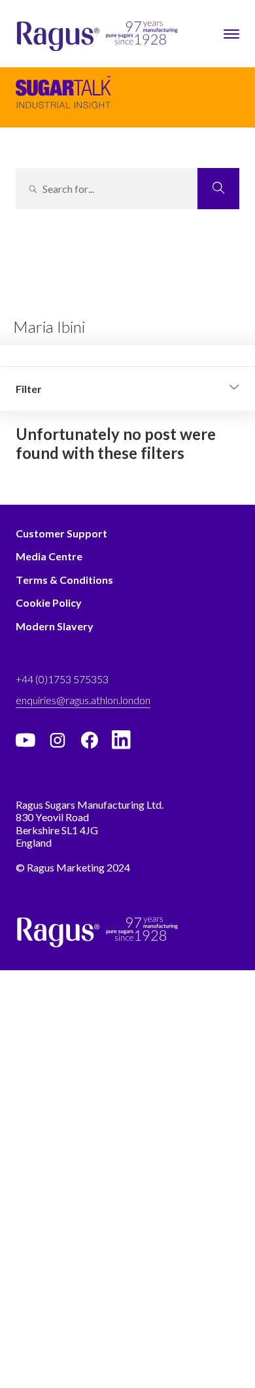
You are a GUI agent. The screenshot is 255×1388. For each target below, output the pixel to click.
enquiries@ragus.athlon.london (83, 700)
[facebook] (89, 740)
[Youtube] (25, 740)
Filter (29, 388)
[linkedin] (121, 740)
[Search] (218, 188)
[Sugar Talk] (63, 98)
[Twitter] (57, 740)
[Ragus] (40, 37)
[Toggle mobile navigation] (231, 34)
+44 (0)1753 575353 (62, 679)
